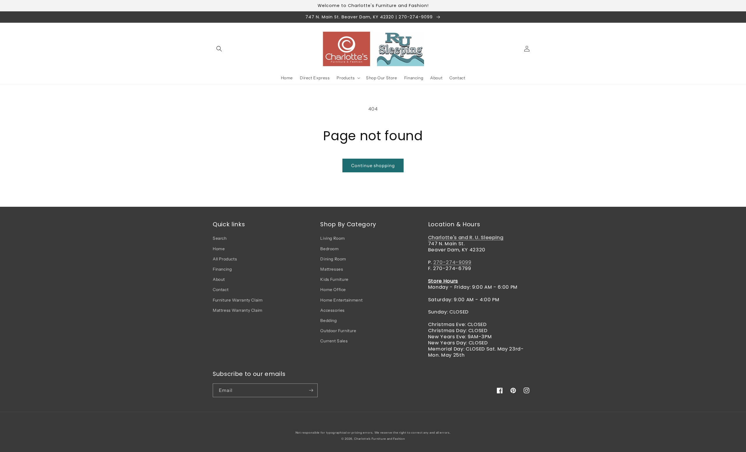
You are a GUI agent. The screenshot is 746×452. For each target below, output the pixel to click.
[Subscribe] (311, 390)
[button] (219, 48)
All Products (225, 259)
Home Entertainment (341, 300)
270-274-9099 (452, 262)
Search (220, 238)
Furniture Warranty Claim (238, 300)
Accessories (332, 310)
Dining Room (333, 259)
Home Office (333, 289)
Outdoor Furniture (338, 330)
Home (219, 248)
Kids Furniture (334, 279)
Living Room (332, 238)
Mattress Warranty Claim (238, 310)
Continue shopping (373, 165)
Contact (220, 289)
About (219, 279)
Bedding (328, 320)
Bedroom (329, 248)
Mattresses (331, 269)
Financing (222, 269)
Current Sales (334, 341)
